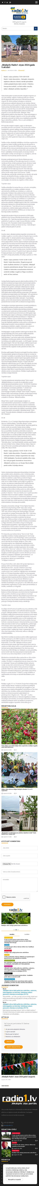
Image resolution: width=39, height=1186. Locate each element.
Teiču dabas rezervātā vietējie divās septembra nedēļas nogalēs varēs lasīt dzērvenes (19, 746)
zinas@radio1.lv (8, 1125)
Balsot (9, 1041)
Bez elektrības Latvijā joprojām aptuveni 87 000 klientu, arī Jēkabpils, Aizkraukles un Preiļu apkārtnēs (19, 963)
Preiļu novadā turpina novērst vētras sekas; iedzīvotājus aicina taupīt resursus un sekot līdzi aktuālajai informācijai (17, 941)
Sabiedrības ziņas (9, 960)
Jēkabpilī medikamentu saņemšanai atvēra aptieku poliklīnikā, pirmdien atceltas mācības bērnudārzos (18, 981)
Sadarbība (6, 1164)
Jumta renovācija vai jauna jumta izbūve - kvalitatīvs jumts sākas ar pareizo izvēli (18, 976)
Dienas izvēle (8, 966)
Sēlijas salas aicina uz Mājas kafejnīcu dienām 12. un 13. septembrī (17, 790)
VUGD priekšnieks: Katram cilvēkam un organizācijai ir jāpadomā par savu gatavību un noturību (19, 957)
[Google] (7, 3)
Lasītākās (26, 934)
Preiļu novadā (8, 937)
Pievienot (7, 904)
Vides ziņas (8, 950)
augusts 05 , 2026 (6, 1079)
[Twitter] (2, 3)
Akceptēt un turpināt (14, 1179)
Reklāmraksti (8, 973)
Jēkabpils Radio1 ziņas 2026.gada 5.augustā (18, 1077)
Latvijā (7, 944)
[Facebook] (5, 3)
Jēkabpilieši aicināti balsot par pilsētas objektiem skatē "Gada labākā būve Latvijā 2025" (18, 833)
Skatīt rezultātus (13, 1047)
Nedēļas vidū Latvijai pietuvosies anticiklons (16, 952)
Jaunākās (11, 934)
